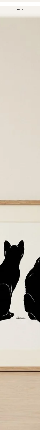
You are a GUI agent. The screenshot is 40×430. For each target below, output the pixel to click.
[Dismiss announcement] (39, 1)
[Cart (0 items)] (35, 4)
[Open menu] (38, 4)
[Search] (34, 4)
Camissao (20, 12)
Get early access (14, 425)
